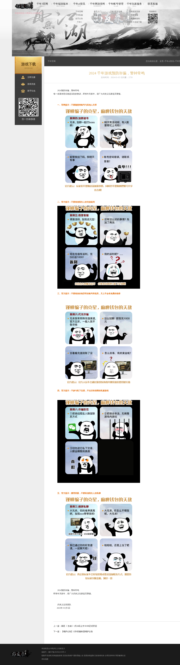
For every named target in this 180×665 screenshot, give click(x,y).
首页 (162, 61)
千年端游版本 (60, 4)
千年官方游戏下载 (134, 22)
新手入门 (97, 11)
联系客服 (153, 4)
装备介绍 (97, 15)
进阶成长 (97, 18)
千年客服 (134, 15)
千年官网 (79, 11)
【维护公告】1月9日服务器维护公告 (77, 631)
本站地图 (44, 659)
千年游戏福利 (134, 18)
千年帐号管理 (115, 4)
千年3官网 (42, 4)
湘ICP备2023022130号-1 (57, 652)
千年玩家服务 (134, 4)
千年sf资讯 (79, 4)
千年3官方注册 (116, 11)
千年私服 (79, 15)
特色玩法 (97, 22)
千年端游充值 (134, 11)
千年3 (79, 22)
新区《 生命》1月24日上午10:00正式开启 (79, 626)
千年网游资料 (97, 4)
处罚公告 (79, 18)
